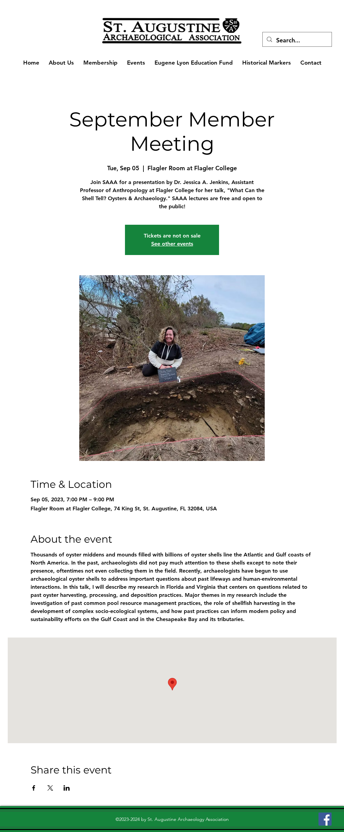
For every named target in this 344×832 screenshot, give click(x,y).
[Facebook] (325, 819)
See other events (172, 244)
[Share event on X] (50, 788)
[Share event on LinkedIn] (66, 788)
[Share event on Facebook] (34, 788)
